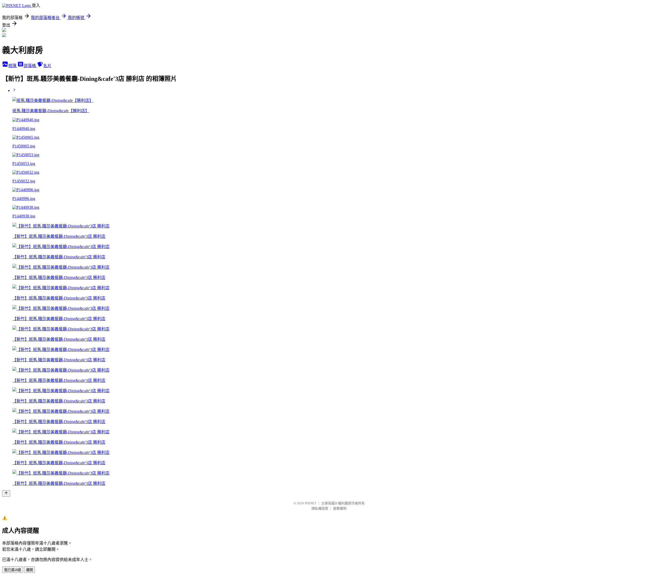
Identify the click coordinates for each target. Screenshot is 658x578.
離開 (29, 570)
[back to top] (6, 493)
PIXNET (310, 503)
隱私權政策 (320, 508)
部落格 (30, 66)
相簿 (12, 66)
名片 (47, 66)
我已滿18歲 (12, 570)
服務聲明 (339, 508)
